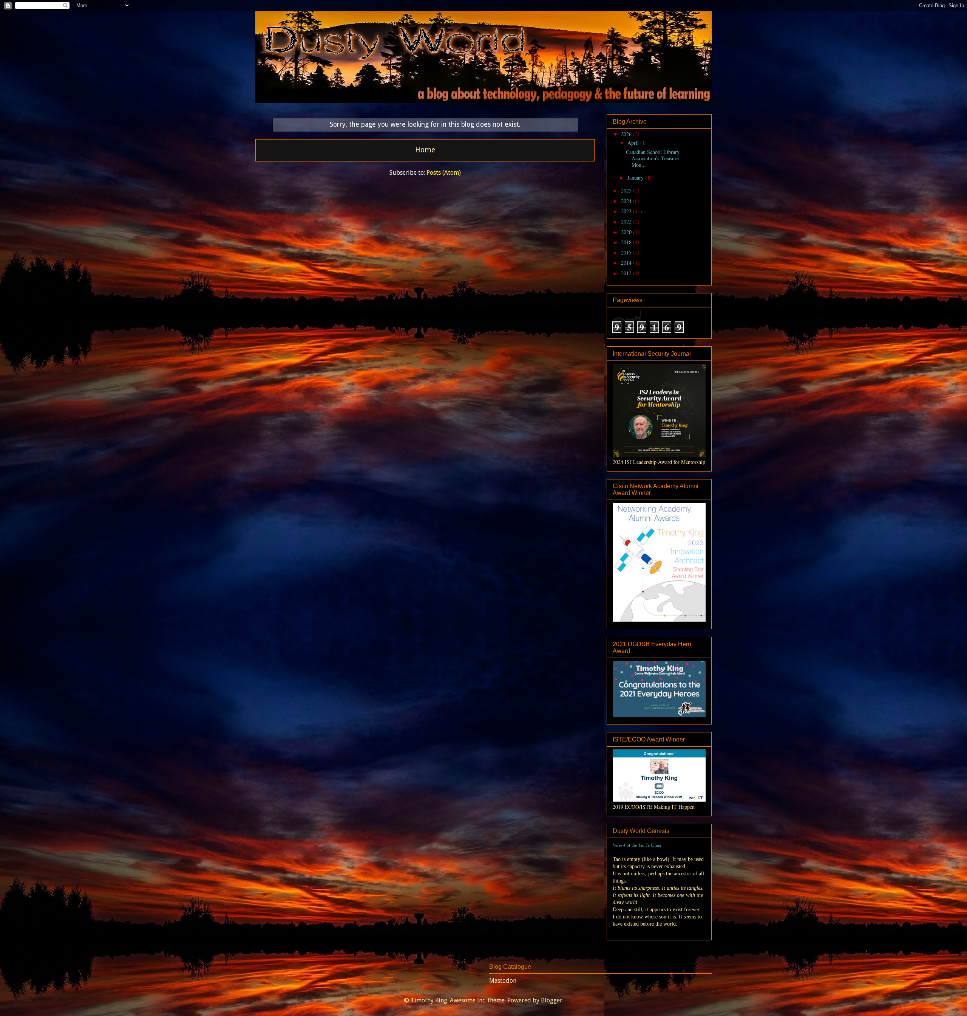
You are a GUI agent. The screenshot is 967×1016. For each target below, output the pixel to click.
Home (425, 150)
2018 (627, 242)
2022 (627, 221)
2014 (627, 262)
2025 (627, 190)
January (636, 177)
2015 (627, 252)
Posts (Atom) (443, 172)
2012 (627, 273)
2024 (627, 201)
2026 (627, 134)
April (633, 142)
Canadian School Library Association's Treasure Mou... (653, 158)
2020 (627, 232)
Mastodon (502, 980)
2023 (627, 211)
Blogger (551, 1000)
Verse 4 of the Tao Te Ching (637, 845)
